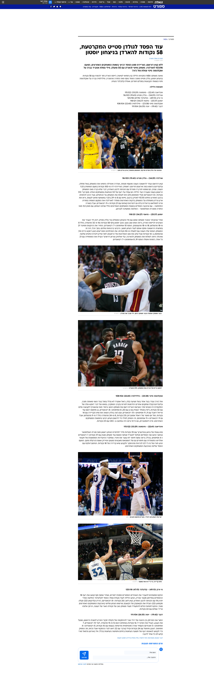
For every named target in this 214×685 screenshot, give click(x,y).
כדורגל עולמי (122, 7)
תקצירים (95, 7)
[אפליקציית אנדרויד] (60, 6)
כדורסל (114, 7)
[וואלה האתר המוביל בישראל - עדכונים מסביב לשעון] (159, 2)
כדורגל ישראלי (133, 7)
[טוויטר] (54, 6)
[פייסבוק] (51, 6)
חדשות (150, 2)
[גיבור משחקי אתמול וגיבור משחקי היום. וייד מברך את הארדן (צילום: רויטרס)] (120, 280)
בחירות (135, 2)
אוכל (108, 2)
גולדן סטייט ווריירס (133, 638)
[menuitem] (149, 2)
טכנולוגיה (85, 2)
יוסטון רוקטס (121, 638)
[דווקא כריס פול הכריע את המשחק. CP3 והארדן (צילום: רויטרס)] (120, 355)
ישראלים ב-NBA (105, 7)
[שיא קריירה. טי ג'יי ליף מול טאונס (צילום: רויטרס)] (120, 554)
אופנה (77, 2)
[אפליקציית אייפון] (57, 6)
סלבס (121, 2)
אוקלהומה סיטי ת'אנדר (146, 638)
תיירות (94, 2)
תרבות (127, 2)
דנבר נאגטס (159, 638)
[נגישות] (3, 2)
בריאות (101, 2)
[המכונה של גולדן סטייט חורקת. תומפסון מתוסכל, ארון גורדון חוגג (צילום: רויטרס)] (120, 142)
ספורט (143, 2)
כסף (114, 2)
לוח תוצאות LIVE (145, 7)
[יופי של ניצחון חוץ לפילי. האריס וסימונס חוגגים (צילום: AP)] (120, 485)
